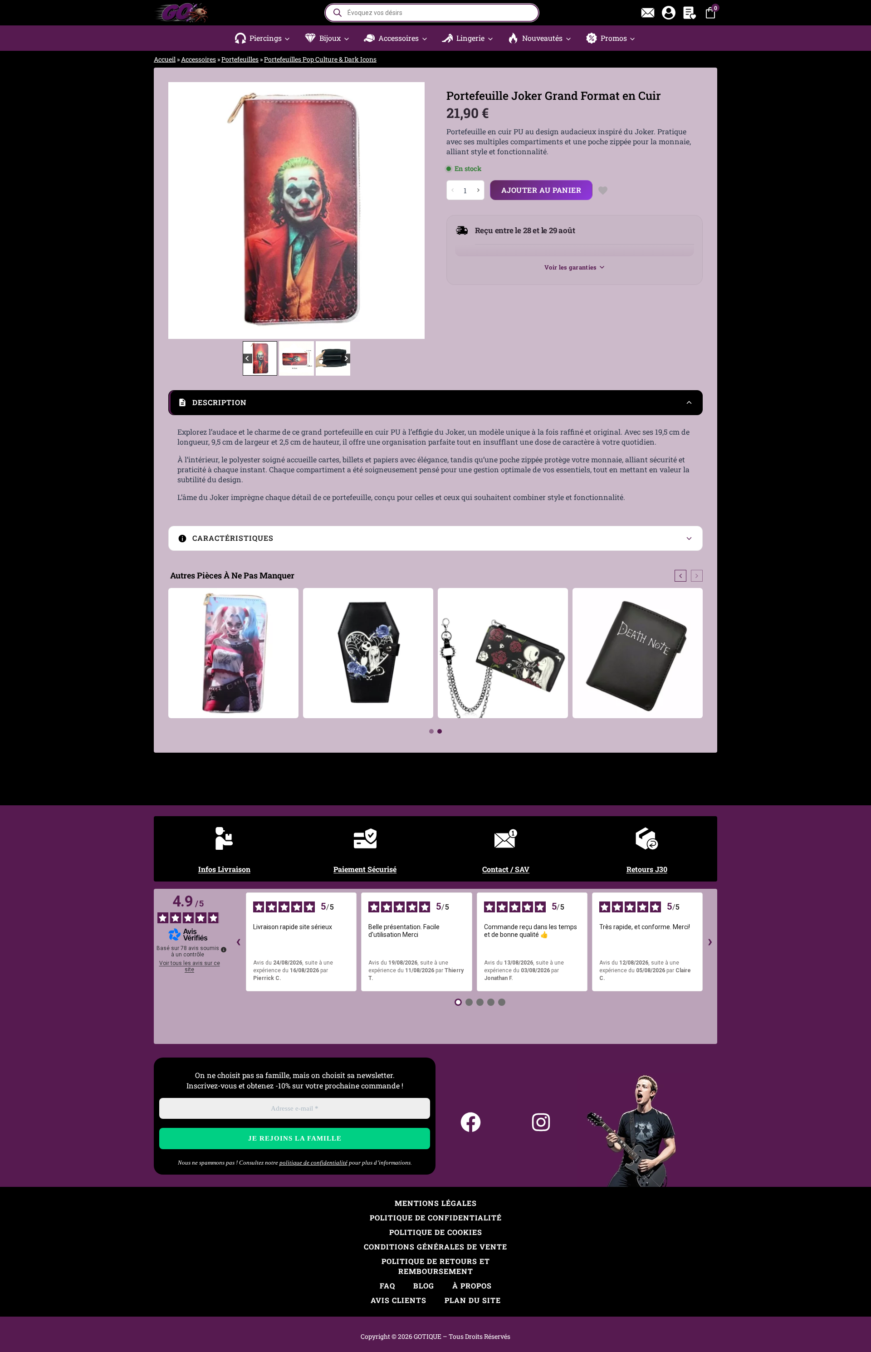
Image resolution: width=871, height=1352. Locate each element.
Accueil (165, 59)
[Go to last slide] (182, 210)
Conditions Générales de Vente (435, 1246)
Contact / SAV (505, 869)
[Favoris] (689, 13)
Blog (423, 1285)
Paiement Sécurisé (364, 869)
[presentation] (680, 576)
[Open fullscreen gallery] (415, 329)
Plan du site (473, 1300)
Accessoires (198, 59)
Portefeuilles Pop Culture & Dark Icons (320, 59)
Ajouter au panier (541, 190)
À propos (472, 1285)
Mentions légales (436, 1203)
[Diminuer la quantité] (453, 190)
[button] (263, 38)
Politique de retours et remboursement (436, 1266)
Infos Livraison (224, 869)
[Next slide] (411, 210)
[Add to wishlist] (602, 190)
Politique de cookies (435, 1232)
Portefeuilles (240, 59)
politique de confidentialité (313, 1162)
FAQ (387, 1285)
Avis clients (398, 1300)
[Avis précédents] (238, 942)
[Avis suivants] (710, 942)
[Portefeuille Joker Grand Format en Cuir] (296, 210)
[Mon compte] (668, 13)
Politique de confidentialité (436, 1217)
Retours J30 (646, 869)
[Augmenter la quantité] (478, 190)
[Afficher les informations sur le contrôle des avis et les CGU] (223, 949)
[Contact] (648, 13)
